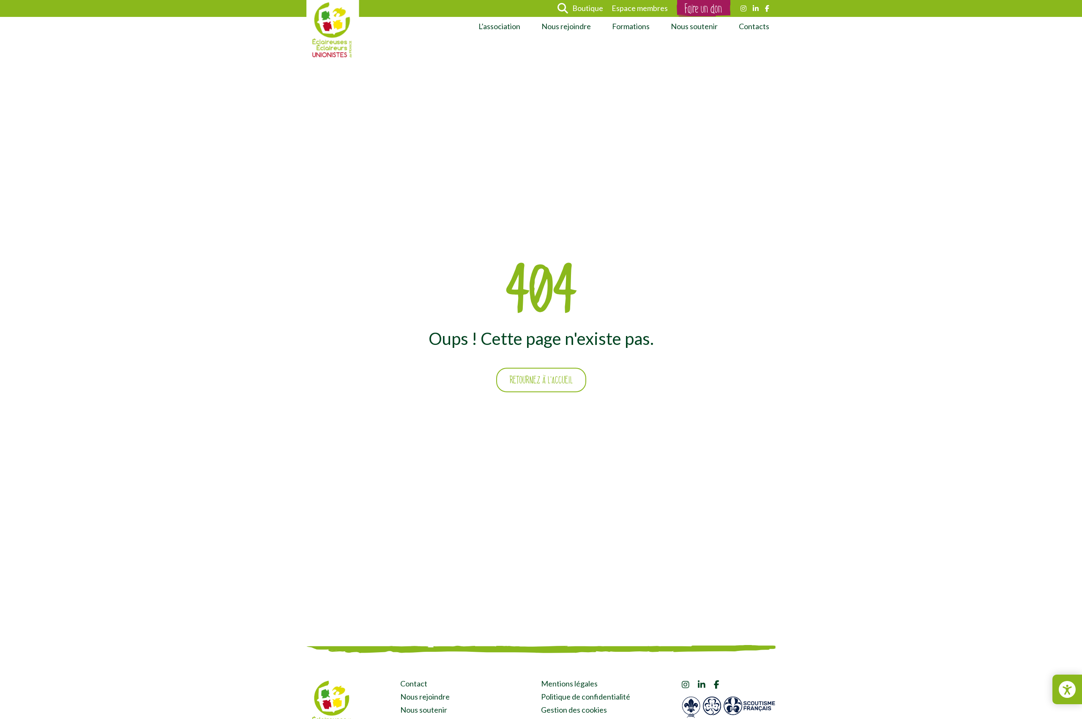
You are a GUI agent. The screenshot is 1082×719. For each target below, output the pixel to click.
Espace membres (640, 8)
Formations (631, 26)
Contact (413, 683)
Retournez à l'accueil (541, 380)
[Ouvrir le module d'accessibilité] (1067, 689)
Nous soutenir (694, 26)
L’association (499, 26)
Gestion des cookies (574, 709)
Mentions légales (569, 683)
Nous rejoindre (566, 26)
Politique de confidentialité (585, 696)
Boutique (587, 8)
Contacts (754, 26)
